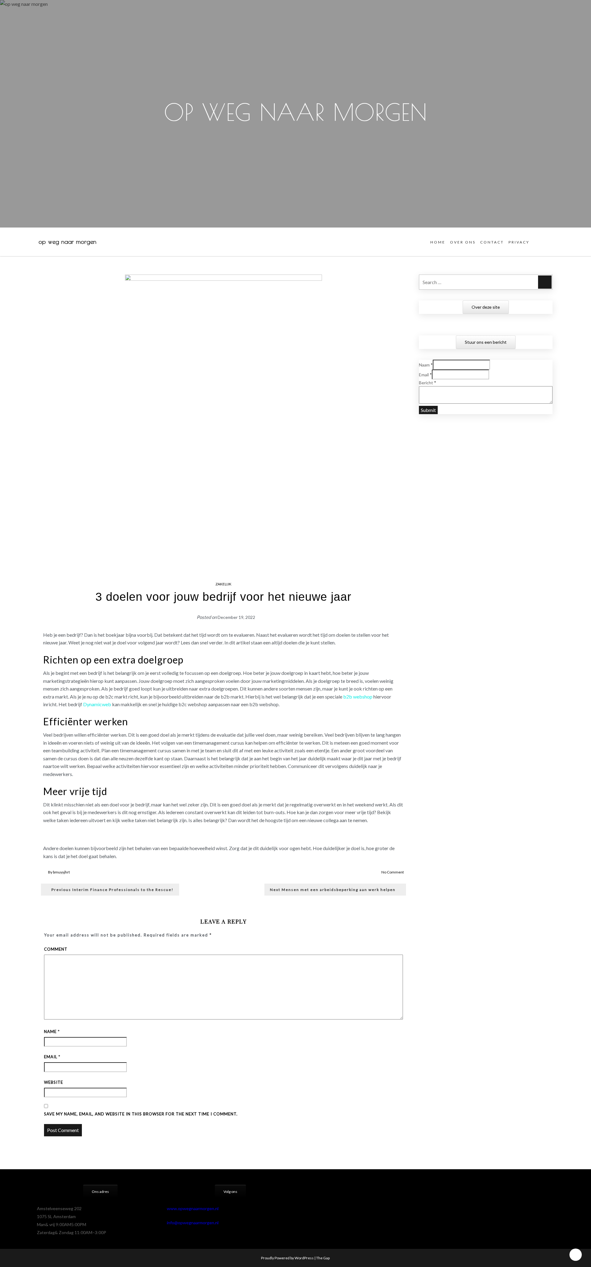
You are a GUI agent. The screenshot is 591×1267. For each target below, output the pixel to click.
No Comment (392, 872)
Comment (55, 949)
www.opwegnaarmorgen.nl (193, 1208)
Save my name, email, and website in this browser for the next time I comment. (141, 1113)
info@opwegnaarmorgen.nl (193, 1222)
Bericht (427, 382)
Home (437, 242)
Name (52, 1031)
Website (53, 1082)
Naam (426, 364)
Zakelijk (223, 584)
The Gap (323, 1258)
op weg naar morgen (67, 241)
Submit (428, 410)
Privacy (519, 242)
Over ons (463, 242)
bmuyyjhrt (61, 872)
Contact (492, 242)
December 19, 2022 (236, 617)
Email (52, 1056)
